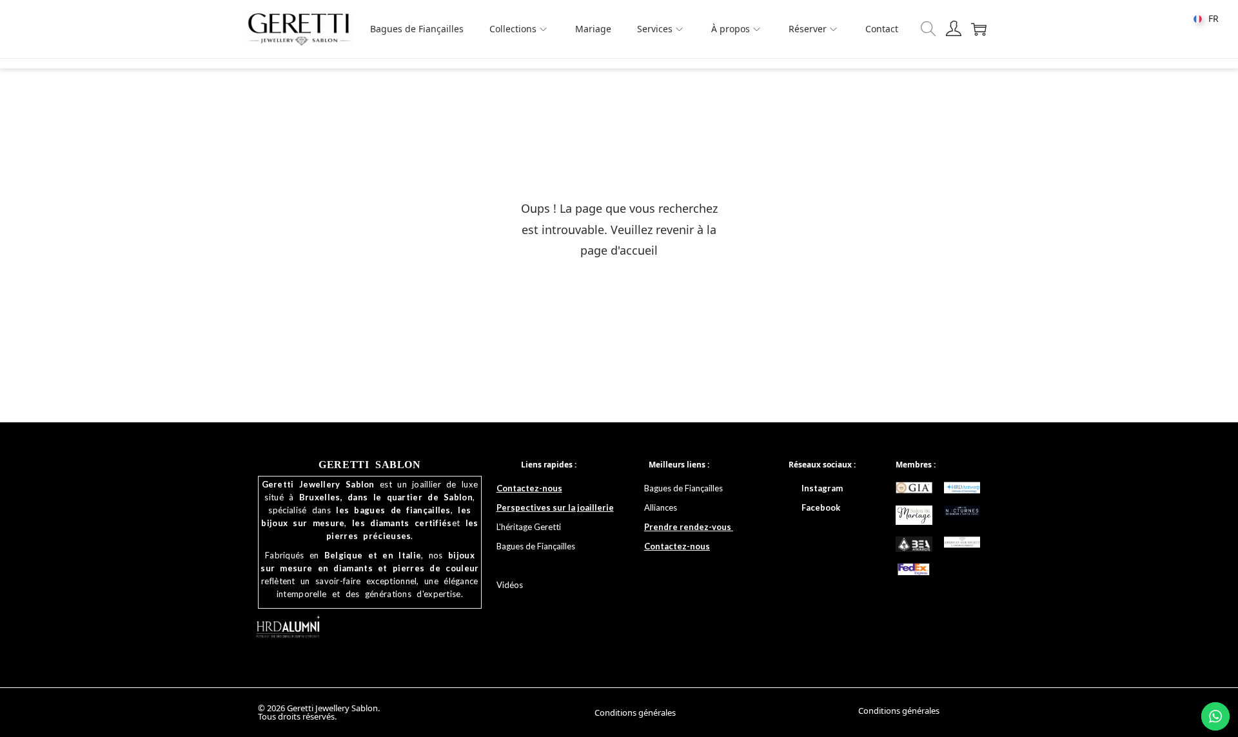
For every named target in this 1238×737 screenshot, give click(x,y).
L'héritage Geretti (528, 527)
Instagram (822, 488)
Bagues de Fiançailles (684, 488)
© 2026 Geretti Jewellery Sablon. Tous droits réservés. (319, 712)
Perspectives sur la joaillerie (555, 507)
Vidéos (509, 585)
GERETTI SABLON (369, 464)
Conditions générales (635, 712)
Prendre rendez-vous (688, 527)
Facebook (820, 507)
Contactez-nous (529, 488)
